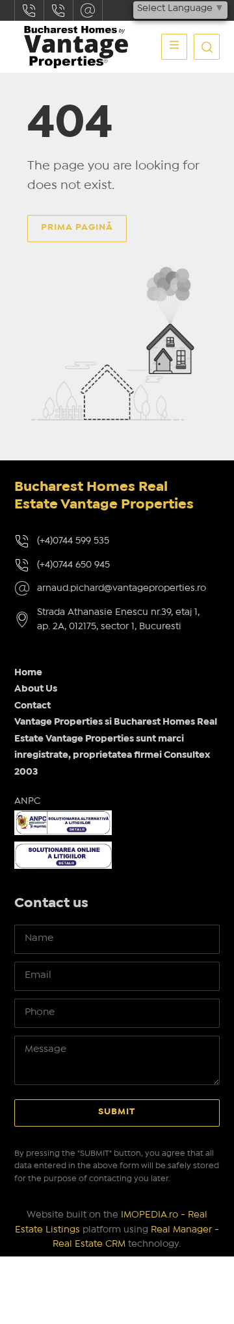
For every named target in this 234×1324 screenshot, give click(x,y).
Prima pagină (77, 227)
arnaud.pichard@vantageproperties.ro (87, 10)
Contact (32, 706)
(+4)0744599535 (29, 10)
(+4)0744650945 (58, 10)
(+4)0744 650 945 (73, 565)
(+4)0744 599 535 (73, 541)
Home (28, 673)
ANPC (27, 801)
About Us (35, 689)
